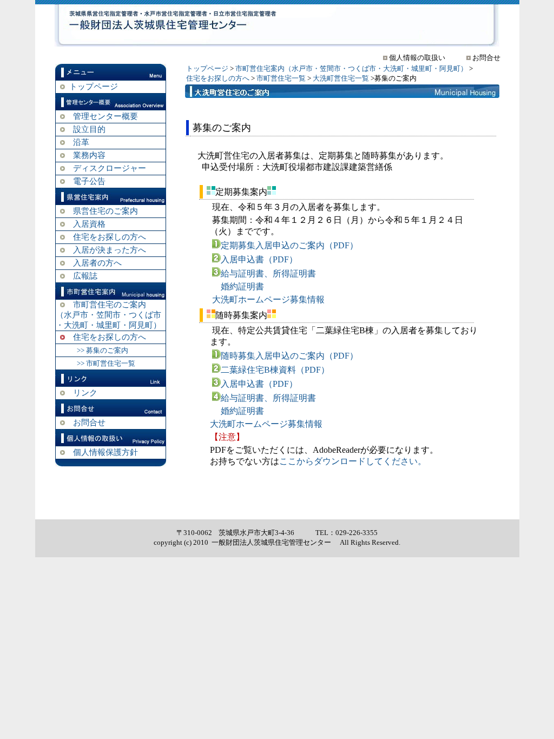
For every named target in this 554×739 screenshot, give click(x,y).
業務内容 (89, 155)
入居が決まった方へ (109, 250)
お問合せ (89, 422)
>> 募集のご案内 (102, 350)
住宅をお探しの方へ (109, 237)
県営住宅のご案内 (105, 211)
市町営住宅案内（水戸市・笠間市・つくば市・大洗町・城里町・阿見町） (351, 68)
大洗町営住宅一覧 (341, 78)
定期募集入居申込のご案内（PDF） (289, 245)
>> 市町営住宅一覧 (106, 363)
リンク (85, 392)
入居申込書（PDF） (259, 259)
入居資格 (89, 224)
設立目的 (89, 129)
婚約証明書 (242, 286)
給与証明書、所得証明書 (268, 273)
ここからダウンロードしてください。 (352, 461)
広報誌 (85, 276)
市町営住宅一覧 (281, 78)
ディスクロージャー (109, 168)
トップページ (93, 86)
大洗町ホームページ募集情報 (268, 299)
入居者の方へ (97, 263)
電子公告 (89, 181)
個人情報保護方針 (105, 452)
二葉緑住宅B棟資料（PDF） (275, 369)
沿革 (81, 142)
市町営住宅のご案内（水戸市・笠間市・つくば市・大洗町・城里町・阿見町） (108, 314)
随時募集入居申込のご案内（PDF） (289, 355)
